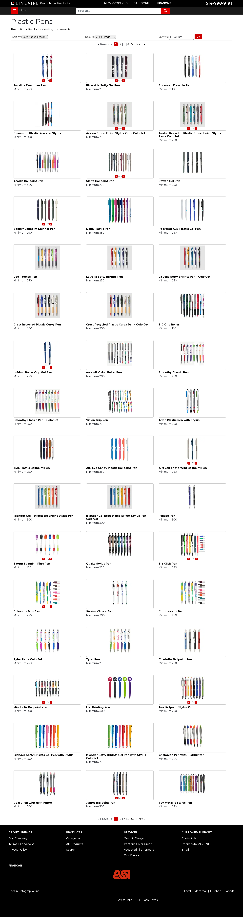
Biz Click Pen (168, 563)
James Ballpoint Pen (100, 802)
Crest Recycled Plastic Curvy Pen (37, 324)
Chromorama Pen (171, 611)
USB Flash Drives (146, 900)
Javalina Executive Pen (30, 85)
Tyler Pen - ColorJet (28, 659)
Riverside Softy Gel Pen (103, 85)
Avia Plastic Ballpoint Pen (32, 468)
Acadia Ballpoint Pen (28, 181)
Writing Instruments (56, 29)
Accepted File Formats (139, 849)
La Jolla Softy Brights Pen (104, 276)
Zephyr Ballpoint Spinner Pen (35, 228)
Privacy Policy (18, 849)
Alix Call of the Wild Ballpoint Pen (183, 468)
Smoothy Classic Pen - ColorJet (36, 420)
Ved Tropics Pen (25, 276)
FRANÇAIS (164, 3)
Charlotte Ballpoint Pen (175, 659)
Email (185, 849)
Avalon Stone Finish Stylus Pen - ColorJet (115, 133)
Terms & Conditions (21, 844)
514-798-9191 (219, 3)
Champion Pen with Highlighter (181, 755)
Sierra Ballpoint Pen (100, 181)
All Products (74, 844)
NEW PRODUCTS (116, 3)
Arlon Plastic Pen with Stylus (179, 420)
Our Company (18, 838)
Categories (73, 838)
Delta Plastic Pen (98, 228)
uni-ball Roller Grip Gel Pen (33, 372)
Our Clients (131, 855)
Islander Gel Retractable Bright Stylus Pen (44, 515)
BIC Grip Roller (169, 324)
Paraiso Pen (167, 515)
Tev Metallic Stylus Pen (175, 802)
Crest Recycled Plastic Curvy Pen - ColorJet (117, 324)
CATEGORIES (142, 3)
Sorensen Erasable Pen (175, 85)
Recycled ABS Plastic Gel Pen (180, 228)
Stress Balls (124, 900)
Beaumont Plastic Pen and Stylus (37, 133)
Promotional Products (26, 29)
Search (71, 849)
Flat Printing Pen (98, 707)
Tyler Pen (93, 659)
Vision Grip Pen (97, 420)
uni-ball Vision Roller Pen (104, 372)
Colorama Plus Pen (27, 611)
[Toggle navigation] (14, 10)
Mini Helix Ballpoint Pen (30, 707)
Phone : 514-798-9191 (195, 844)
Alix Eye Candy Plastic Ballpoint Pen (111, 468)
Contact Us (189, 838)
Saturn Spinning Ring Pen (32, 563)
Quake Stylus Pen (98, 563)
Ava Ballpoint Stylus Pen (176, 707)
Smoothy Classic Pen (174, 372)
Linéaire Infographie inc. (24, 891)
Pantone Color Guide (138, 844)
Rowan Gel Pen (169, 181)
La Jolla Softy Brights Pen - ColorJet (184, 276)
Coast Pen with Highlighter (33, 802)
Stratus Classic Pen (99, 611)
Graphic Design (134, 838)
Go (198, 36)
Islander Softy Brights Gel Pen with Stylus (43, 755)
